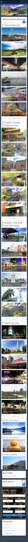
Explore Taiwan (9, 538)
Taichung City (11, 323)
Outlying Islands (10, 454)
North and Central (11, 420)
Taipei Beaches (7, 524)
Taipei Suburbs (12, 25)
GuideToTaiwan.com (18, 538)
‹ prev (9, 118)
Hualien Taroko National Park (12, 124)
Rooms (4, 504)
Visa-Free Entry (7, 527)
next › (19, 118)
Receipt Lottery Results (9, 530)
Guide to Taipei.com (9, 2)
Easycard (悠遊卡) (8, 533)
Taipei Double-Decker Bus (10, 476)
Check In (5, 498)
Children (17, 509)
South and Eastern (11, 437)
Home (2, 538)
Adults (4, 509)
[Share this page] (25, 2)
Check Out (17, 498)
